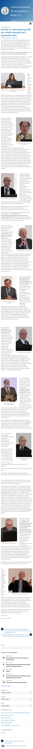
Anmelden (3, 732)
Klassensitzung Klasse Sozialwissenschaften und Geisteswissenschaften (18, 676)
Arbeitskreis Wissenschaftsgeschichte (16, 682)
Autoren (3, 696)
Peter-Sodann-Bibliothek (6, 722)
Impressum (22, 741)
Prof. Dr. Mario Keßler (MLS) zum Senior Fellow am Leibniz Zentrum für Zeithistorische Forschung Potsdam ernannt (16, 635)
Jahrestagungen (6, 38)
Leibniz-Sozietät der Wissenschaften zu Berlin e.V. (13, 745)
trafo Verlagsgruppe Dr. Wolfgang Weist (10, 725)
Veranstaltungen (14, 38)
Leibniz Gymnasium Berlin (7, 715)
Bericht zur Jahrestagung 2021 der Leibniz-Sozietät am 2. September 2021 (16, 32)
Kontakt (6, 741)
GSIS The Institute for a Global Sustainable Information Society (16, 712)
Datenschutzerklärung (14, 741)
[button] (3, 746)
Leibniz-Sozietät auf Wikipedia (8, 720)
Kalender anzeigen (5, 686)
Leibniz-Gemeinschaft (6, 717)
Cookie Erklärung (8, 743)
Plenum (8, 671)
